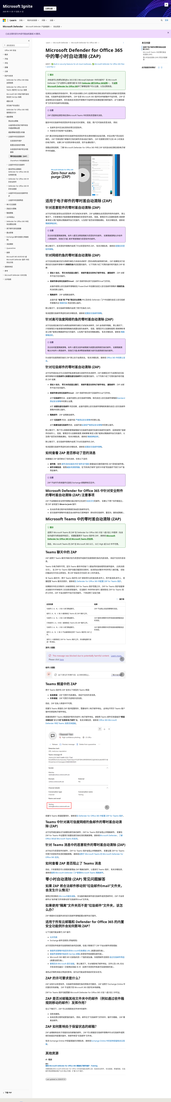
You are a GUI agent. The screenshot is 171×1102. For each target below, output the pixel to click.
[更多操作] (123, 43)
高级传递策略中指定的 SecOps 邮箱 (65, 954)
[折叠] (29, 41)
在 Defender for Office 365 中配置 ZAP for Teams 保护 (97, 581)
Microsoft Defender (60, 43)
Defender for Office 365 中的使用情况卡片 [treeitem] (17, 111)
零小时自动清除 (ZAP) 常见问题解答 (155, 58)
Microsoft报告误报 (67, 896)
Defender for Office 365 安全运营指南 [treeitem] (17, 81)
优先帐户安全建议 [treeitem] (13, 105)
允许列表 (53, 937)
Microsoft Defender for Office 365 (84, 43)
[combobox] (16, 45)
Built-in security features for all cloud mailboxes (72, 64)
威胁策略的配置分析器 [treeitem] (16, 132)
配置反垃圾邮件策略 (93, 313)
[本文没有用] (161, 67)
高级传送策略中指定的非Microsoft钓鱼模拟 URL (70, 950)
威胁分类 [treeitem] (10, 101)
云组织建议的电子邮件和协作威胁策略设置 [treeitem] (18, 126)
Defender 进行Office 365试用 (95, 83)
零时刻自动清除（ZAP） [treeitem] (19, 156)
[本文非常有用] (158, 67)
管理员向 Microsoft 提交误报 (62, 963)
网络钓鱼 (63, 303)
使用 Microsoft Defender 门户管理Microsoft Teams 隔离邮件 (77, 872)
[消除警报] (166, 4)
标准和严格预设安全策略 (92, 425)
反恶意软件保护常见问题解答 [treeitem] (19, 150)
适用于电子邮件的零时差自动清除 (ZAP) (154, 48)
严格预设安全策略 (82, 420)
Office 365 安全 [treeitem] (10, 50)
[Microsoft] (4, 20)
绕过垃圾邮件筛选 (117, 957)
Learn (48, 43)
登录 (166, 20)
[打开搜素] (161, 20)
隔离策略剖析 (51, 223)
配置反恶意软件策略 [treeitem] (17, 145)
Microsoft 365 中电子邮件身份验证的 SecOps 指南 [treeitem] (18, 95)
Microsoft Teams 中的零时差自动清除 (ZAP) (154, 53)
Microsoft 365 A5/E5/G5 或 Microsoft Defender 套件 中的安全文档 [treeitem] (18, 259)
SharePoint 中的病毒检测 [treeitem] (19, 160)
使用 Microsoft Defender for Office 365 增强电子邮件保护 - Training (71, 1066)
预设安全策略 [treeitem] (13, 121)
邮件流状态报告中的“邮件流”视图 (75, 464)
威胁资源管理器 (73, 467)
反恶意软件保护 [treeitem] (16, 141)
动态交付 (90, 501)
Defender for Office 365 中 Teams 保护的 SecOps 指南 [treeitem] (17, 88)
